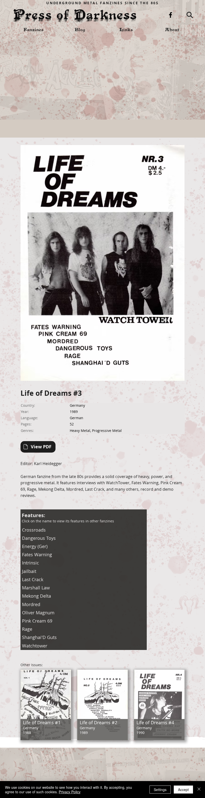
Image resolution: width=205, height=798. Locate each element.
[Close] (199, 789)
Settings (160, 789)
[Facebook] (170, 15)
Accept (183, 789)
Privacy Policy (69, 791)
